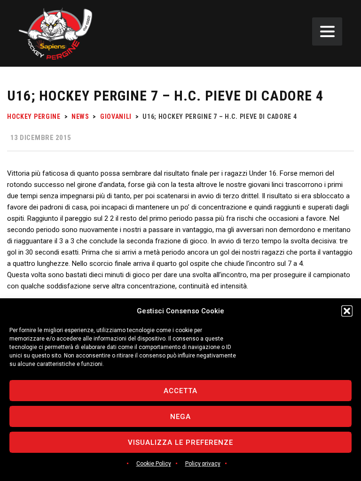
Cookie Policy (153, 463)
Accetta (180, 391)
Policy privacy (202, 463)
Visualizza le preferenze (180, 442)
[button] (347, 311)
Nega (180, 416)
